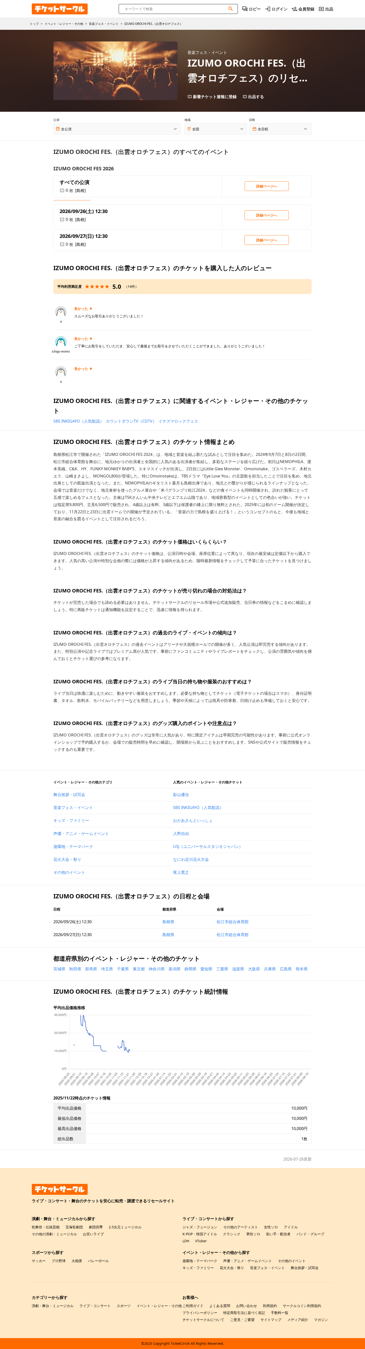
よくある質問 (219, 1305)
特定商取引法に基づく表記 (244, 1312)
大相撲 (77, 1260)
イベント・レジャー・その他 (159, 1305)
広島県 (286, 969)
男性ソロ (253, 1234)
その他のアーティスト (240, 1227)
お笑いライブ (93, 1234)
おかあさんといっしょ (193, 820)
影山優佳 (181, 794)
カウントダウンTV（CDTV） (131, 421)
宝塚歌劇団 (74, 1227)
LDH (185, 1241)
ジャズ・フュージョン (199, 1227)
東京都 (139, 969)
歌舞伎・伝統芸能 (46, 1227)
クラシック (231, 1234)
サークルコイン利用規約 (302, 1305)
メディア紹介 (297, 1319)
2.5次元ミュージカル (125, 1227)
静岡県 (190, 969)
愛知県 (206, 969)
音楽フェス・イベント (73, 807)
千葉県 (123, 969)
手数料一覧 (279, 1312)
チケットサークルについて (203, 1319)
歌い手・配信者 (278, 1234)
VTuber (201, 1241)
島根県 (168, 921)
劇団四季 (96, 1227)
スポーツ (124, 1305)
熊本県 (302, 969)
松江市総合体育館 (233, 921)
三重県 (222, 969)
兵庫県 (270, 969)
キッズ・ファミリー (71, 820)
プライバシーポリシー (199, 1312)
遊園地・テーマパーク (73, 846)
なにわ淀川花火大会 (191, 859)
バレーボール (98, 1260)
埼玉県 (107, 969)
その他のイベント (69, 872)
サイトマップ (270, 1319)
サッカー (39, 1260)
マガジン (321, 1319)
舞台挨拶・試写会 (69, 794)
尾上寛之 (181, 872)
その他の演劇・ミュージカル (54, 1234)
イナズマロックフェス (178, 421)
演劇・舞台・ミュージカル (52, 1305)
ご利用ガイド (192, 1305)
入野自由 (181, 833)
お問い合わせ (246, 1305)
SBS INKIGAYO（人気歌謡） (78, 421)
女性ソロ (271, 1227)
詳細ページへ (266, 186)
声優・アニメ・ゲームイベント (81, 833)
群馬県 (91, 969)
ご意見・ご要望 (242, 1319)
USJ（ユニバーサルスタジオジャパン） (208, 846)
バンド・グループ (310, 1234)
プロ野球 (59, 1260)
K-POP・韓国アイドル (199, 1234)
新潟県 (175, 969)
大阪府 (254, 969)
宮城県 (59, 969)
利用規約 (270, 1305)
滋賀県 (238, 969)
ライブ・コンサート (95, 1305)
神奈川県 (157, 969)
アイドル (291, 1227)
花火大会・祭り (67, 859)
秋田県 (75, 969)
